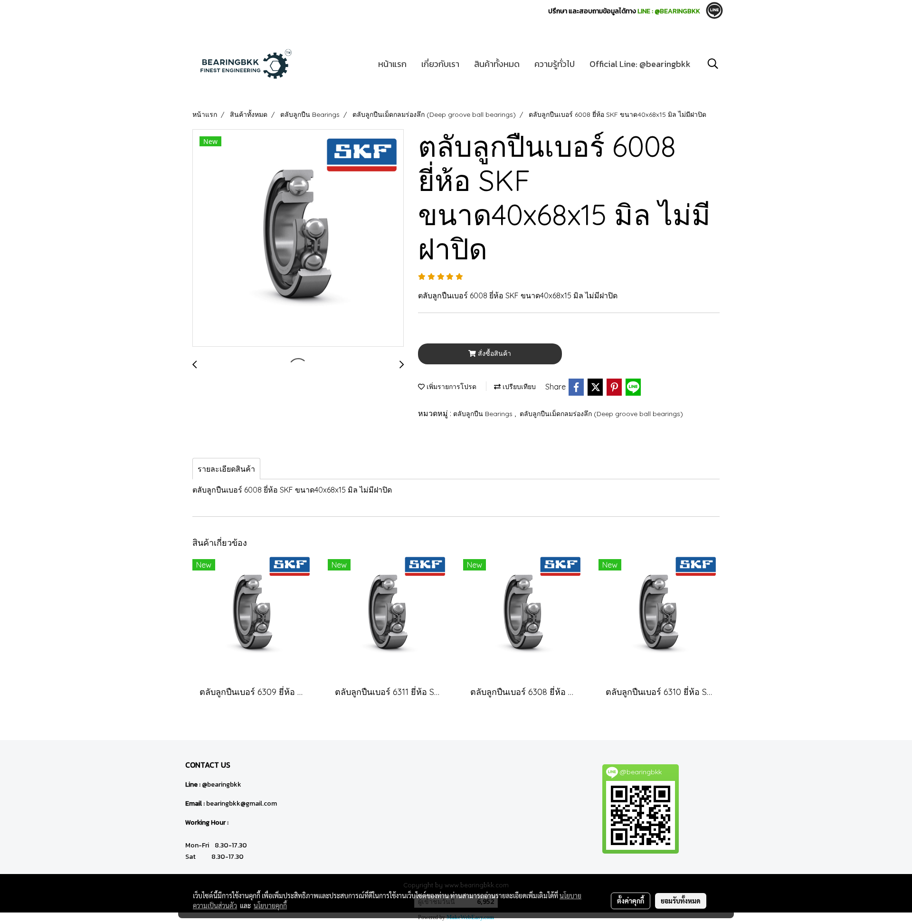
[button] (713, 64)
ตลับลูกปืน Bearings (483, 413)
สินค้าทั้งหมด (497, 63)
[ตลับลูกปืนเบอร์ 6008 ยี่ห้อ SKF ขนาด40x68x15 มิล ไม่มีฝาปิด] (298, 238)
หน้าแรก (392, 63)
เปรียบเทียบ (518, 386)
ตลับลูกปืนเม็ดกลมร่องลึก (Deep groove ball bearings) (601, 413)
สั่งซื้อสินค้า (493, 353)
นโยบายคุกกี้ (270, 905)
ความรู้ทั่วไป (554, 63)
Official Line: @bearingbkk (640, 63)
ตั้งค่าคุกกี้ (630, 900)
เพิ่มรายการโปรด (450, 386)
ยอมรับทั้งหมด (681, 900)
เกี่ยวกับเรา (440, 63)
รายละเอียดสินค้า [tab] (226, 469)
